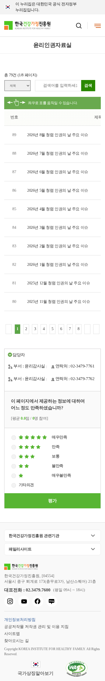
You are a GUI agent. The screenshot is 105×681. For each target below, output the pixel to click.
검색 (88, 85)
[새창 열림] (9, 601)
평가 (52, 500)
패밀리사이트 (20, 549)
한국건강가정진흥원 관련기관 (34, 536)
